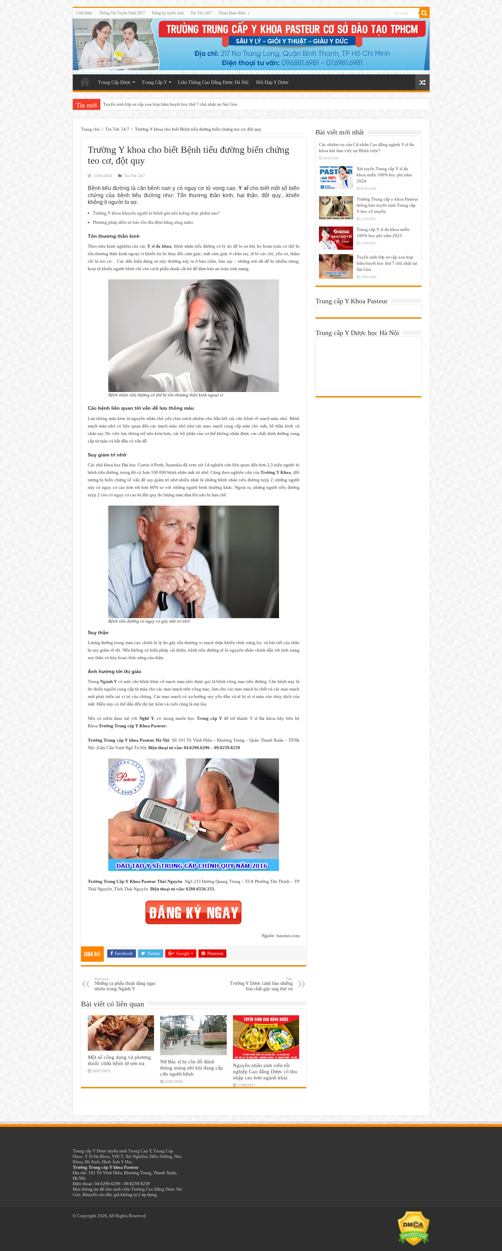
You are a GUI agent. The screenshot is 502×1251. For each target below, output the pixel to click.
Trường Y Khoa (276, 472)
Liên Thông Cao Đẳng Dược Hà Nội (213, 82)
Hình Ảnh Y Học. (118, 1161)
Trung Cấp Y (154, 82)
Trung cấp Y (209, 718)
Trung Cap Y (139, 1150)
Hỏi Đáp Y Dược (272, 82)
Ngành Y (108, 681)
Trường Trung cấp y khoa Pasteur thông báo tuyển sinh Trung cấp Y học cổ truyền (387, 205)
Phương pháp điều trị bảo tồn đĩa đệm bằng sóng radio (143, 222)
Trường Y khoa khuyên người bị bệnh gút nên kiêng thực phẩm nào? (156, 213)
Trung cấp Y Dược (90, 1150)
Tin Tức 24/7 (201, 13)
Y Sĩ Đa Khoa (97, 1156)
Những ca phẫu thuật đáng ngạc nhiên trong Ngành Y (125, 984)
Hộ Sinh (92, 1161)
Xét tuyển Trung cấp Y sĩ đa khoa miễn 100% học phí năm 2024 (384, 175)
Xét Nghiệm (136, 1156)
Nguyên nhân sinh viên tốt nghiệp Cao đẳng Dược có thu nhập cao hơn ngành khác (265, 1071)
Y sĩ (243, 188)
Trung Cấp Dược (114, 82)
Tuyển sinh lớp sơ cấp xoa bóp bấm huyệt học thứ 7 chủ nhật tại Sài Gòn (170, 104)
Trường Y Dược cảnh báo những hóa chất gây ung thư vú (261, 984)
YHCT (117, 1156)
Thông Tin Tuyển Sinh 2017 (122, 13)
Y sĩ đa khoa (159, 246)
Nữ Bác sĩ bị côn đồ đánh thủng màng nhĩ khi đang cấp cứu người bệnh (191, 1068)
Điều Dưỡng (161, 1156)
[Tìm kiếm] (424, 13)
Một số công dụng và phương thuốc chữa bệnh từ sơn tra (119, 1060)
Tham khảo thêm (232, 13)
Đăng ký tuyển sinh (168, 13)
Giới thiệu (84, 13)
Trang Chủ (85, 81)
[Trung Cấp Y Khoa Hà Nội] (251, 46)
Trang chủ (90, 129)
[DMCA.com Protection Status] (414, 1228)
